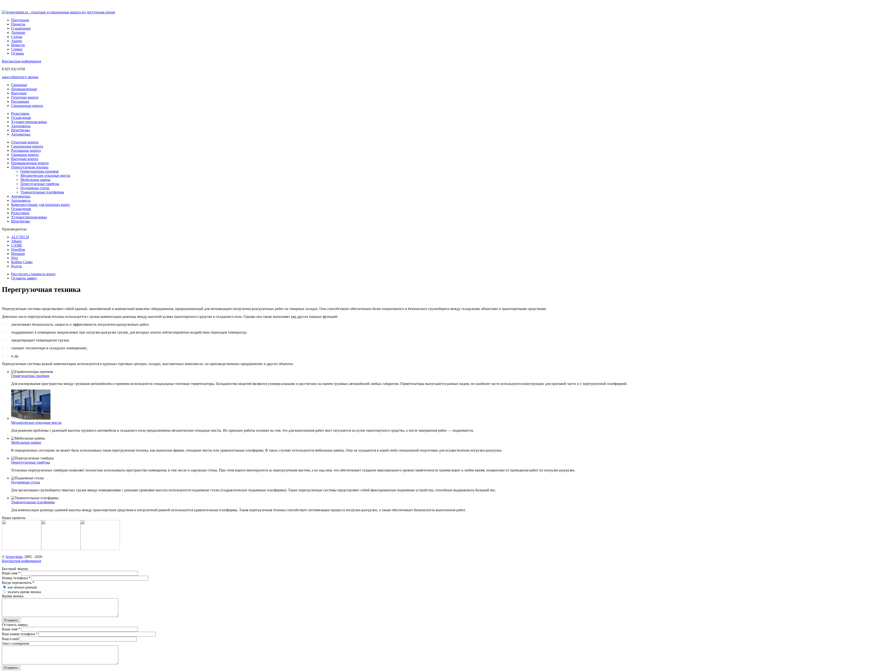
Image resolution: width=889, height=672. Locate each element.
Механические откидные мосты (36, 422)
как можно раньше (22, 587)
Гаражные (19, 85)
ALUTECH (20, 237)
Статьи (16, 37)
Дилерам (18, 32)
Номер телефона (16, 578)
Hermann (18, 254)
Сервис (17, 49)
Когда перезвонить (18, 583)
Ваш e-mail (11, 639)
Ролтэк (16, 266)
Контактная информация (21, 61)
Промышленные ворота (30, 163)
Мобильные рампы (35, 180)
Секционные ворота (27, 106)
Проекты (18, 24)
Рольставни (20, 113)
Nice (14, 258)
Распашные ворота (26, 150)
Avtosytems (13, 557)
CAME (16, 245)
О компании (21, 28)
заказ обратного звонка (20, 77)
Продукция (20, 20)
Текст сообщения (15, 643)
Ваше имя (11, 573)
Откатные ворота (24, 97)
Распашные (20, 101)
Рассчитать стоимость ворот (33, 274)
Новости (18, 45)
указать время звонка (24, 592)
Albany (16, 241)
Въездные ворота (24, 159)
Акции (16, 41)
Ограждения (21, 118)
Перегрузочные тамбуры (39, 184)
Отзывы (17, 53)
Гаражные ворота (25, 155)
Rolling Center (22, 262)
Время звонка (12, 596)
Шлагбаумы (20, 130)
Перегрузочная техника (29, 167)
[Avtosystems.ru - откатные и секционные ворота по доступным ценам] (58, 12)
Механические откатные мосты (45, 175)
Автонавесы (21, 126)
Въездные (19, 93)
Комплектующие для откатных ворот (40, 205)
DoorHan (18, 249)
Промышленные (24, 89)
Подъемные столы (34, 188)
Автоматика (20, 134)
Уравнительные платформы (42, 192)
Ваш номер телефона (20, 634)
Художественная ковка (29, 122)
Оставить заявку (24, 278)
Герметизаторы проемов (39, 171)
